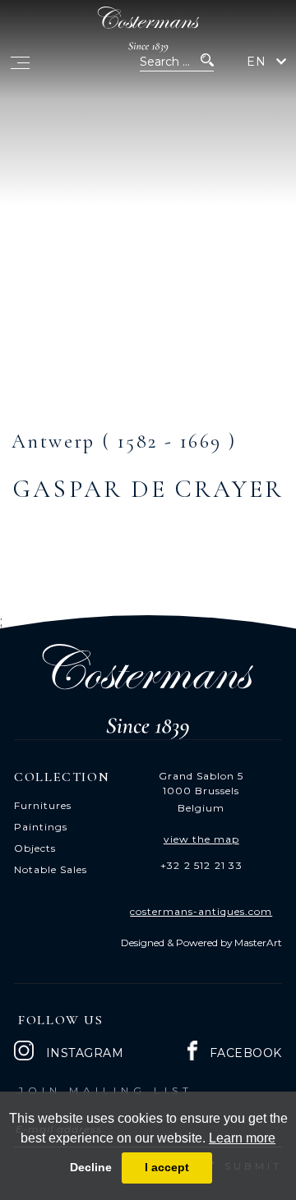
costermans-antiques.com (201, 911)
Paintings (40, 827)
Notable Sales (50, 869)
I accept (167, 1167)
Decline (91, 1167)
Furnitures (43, 805)
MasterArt (258, 942)
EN (256, 61)
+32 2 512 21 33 (201, 865)
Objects (35, 848)
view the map (201, 839)
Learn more (242, 1138)
